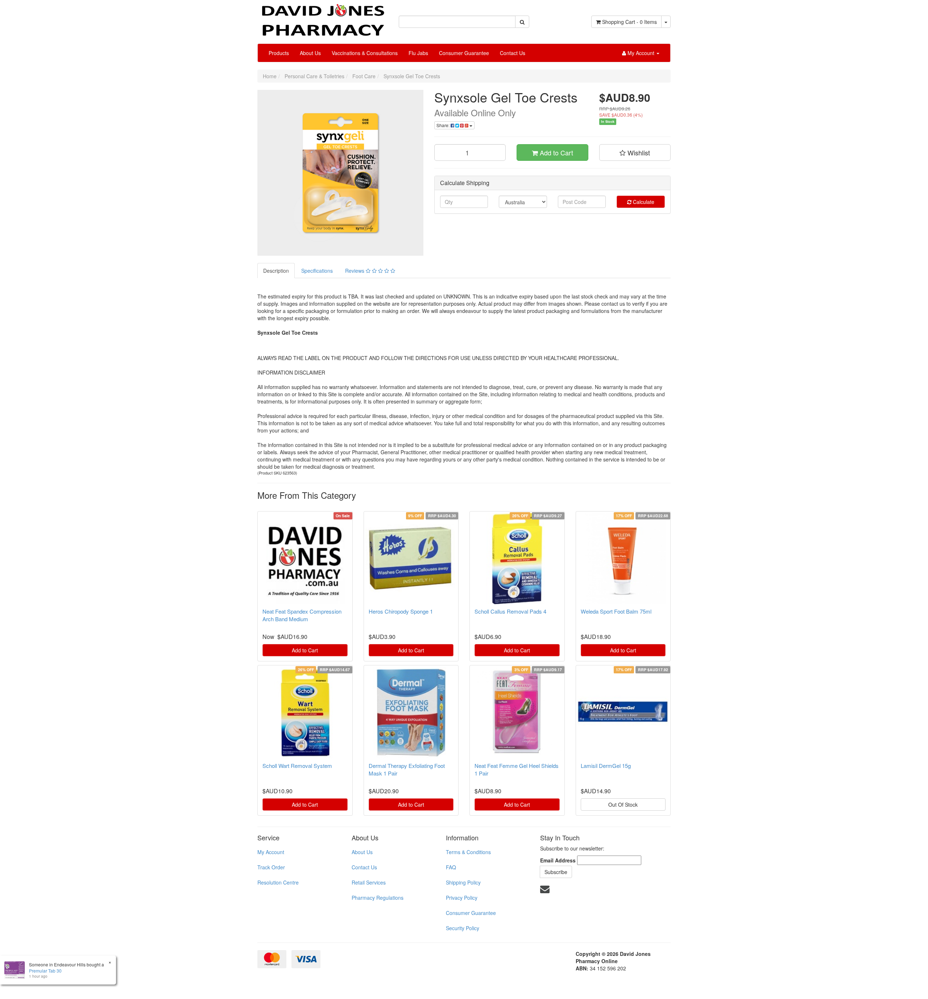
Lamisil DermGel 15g (606, 765)
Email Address (558, 860)
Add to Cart (555, 152)
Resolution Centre (278, 882)
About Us (310, 53)
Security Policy (462, 928)
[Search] (522, 22)
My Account (270, 852)
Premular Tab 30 (45, 970)
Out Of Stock (623, 804)
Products (279, 53)
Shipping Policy (463, 882)
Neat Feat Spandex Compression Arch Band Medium (301, 615)
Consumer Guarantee (464, 53)
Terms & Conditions (468, 852)
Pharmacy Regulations (377, 897)
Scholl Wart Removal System (297, 765)
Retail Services (369, 882)
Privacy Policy (461, 897)
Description (276, 270)
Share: (443, 125)
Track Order (271, 867)
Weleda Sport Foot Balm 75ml (616, 611)
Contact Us (512, 53)
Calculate (642, 201)
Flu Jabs (418, 53)
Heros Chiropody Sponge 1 (401, 611)
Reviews (355, 270)
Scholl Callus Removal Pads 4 (510, 611)
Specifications (317, 270)
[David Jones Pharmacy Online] (322, 17)
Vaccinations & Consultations (365, 53)
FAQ (451, 867)
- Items (629, 21)
